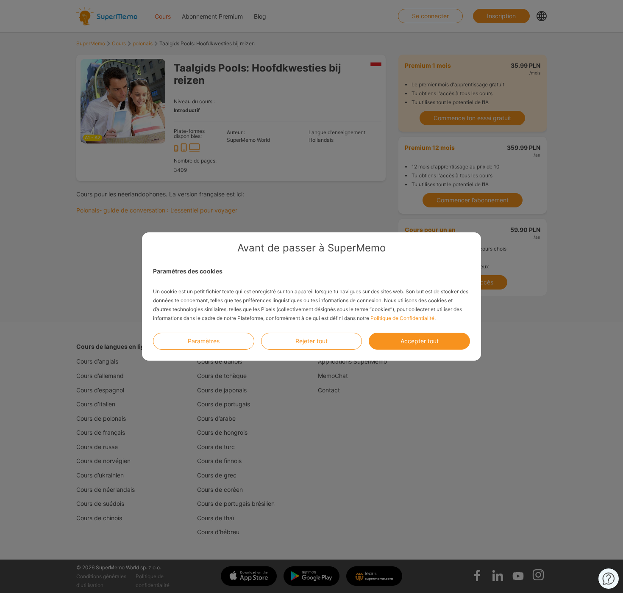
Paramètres (204, 341)
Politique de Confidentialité (402, 318)
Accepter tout (419, 341)
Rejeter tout (311, 341)
